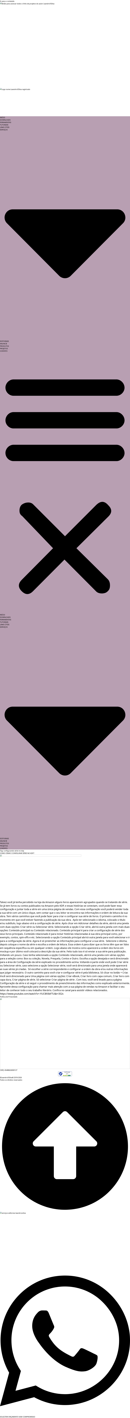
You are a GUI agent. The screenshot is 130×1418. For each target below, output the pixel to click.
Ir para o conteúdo (7, 1)
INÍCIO (2, 117)
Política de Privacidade (8, 997)
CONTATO (4, 351)
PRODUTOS (4, 346)
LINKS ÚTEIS (4, 127)
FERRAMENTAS (5, 122)
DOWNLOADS (5, 120)
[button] (65, 483)
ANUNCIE (3, 344)
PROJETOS (4, 348)
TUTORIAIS (4, 125)
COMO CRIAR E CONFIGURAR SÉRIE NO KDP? (17, 853)
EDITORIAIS (4, 341)
